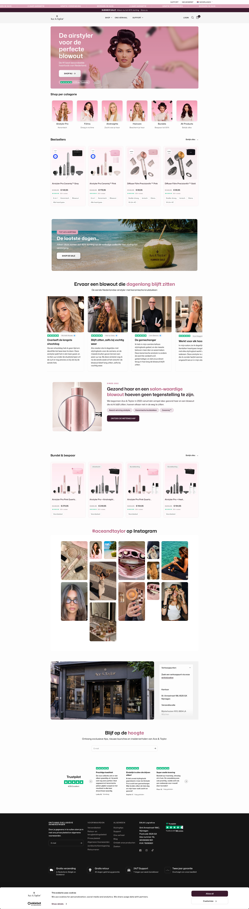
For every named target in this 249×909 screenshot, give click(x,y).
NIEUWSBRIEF (187, 2)
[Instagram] (148, 850)
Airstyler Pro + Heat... (174, 499)
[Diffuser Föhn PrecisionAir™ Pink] (143, 163)
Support (137, 17)
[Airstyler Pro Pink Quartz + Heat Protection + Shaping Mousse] (143, 479)
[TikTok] (154, 850)
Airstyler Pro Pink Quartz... (64, 499)
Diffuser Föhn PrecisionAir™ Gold (180, 183)
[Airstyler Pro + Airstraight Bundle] (106, 479)
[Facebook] (142, 850)
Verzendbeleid (94, 827)
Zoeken (116, 846)
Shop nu (144, 10)
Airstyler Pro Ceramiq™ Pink (103, 183)
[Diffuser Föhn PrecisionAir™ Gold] (181, 163)
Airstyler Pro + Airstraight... (102, 499)
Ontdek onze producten (124, 842)
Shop (107, 17)
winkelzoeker (167, 677)
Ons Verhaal (121, 17)
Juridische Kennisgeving (99, 845)
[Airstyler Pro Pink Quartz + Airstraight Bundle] (68, 479)
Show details (58, 904)
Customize (208, 901)
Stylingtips (118, 827)
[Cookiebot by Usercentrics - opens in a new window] (34, 904)
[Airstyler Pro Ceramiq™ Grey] (68, 163)
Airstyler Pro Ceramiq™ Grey (65, 183)
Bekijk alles (192, 139)
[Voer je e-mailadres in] (155, 748)
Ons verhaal (119, 835)
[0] (197, 17)
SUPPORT (174, 2)
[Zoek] (192, 17)
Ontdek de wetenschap (123, 418)
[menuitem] (107, 18)
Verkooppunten (168, 667)
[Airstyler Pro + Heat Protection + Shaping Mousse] (181, 479)
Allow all (210, 893)
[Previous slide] (91, 781)
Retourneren (93, 849)
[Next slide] (186, 781)
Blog (115, 839)
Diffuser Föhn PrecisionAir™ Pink (142, 183)
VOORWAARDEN (96, 823)
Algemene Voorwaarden (98, 842)
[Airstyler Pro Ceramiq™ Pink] (106, 163)
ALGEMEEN (119, 823)
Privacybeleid (94, 838)
